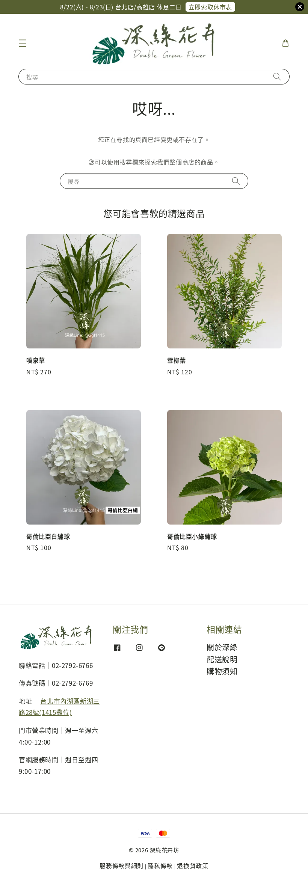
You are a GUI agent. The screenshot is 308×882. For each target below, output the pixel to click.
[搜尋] (277, 76)
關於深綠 (222, 647)
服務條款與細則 (121, 865)
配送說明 (222, 659)
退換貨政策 (192, 865)
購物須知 (222, 671)
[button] (22, 43)
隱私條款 (160, 865)
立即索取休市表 (210, 6)
